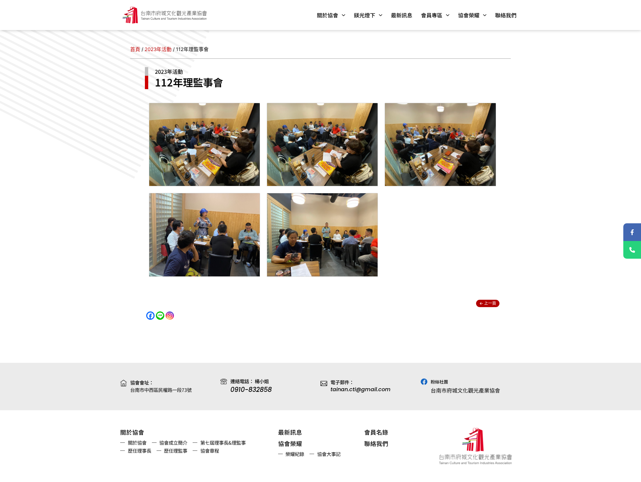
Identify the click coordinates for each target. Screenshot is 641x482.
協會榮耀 (468, 15)
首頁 (135, 49)
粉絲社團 (439, 382)
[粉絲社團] (424, 382)
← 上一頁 (487, 303)
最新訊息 (401, 15)
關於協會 (327, 15)
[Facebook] (150, 315)
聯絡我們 (505, 15)
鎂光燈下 (364, 15)
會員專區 (431, 15)
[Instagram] (170, 315)
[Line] (160, 315)
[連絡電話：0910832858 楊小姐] (632, 250)
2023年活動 (158, 49)
